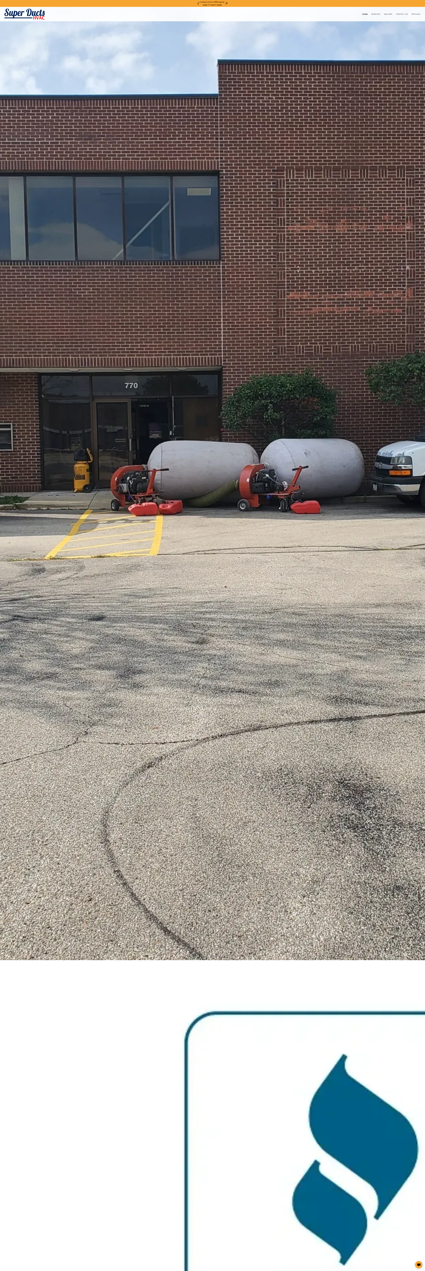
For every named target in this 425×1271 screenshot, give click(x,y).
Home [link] (365, 14)
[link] (24, 14)
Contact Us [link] (402, 14)
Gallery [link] (388, 14)
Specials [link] (416, 14)
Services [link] (376, 14)
